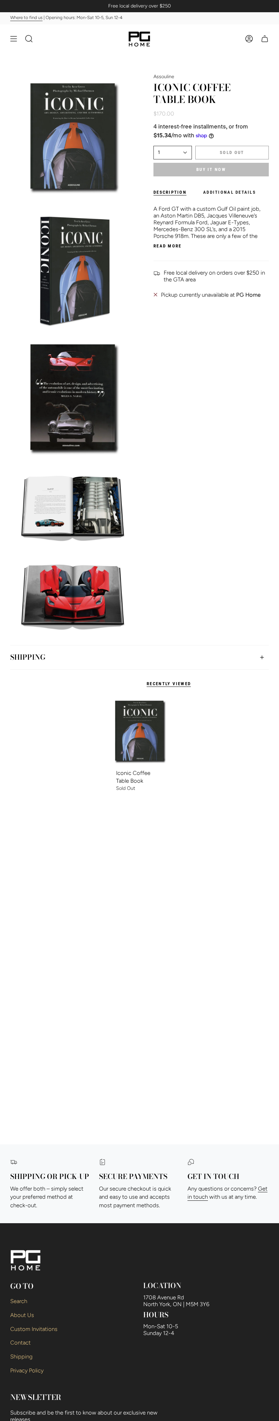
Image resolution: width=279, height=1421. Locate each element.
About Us (22, 1315)
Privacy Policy (27, 1370)
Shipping (27, 657)
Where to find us (26, 17)
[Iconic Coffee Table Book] (139, 730)
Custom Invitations (34, 1328)
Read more (167, 245)
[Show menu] (13, 39)
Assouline (163, 76)
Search (18, 1301)
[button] (29, 39)
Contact (20, 1342)
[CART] (265, 39)
